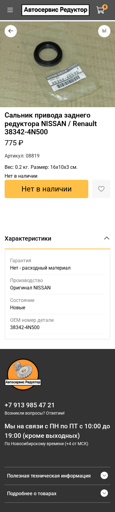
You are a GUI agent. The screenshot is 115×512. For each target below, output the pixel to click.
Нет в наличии (46, 189)
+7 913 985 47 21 (30, 405)
